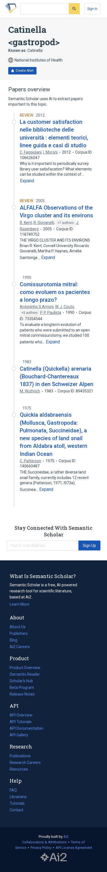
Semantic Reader (25, 674)
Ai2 (66, 836)
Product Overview (25, 667)
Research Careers (25, 763)
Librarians (18, 797)
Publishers (19, 633)
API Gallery (19, 735)
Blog (16, 640)
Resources (19, 769)
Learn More (19, 604)
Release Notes (22, 694)
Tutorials (17, 803)
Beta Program (22, 687)
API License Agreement (74, 848)
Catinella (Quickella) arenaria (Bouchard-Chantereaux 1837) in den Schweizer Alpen (56, 376)
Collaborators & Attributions (44, 842)
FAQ (13, 790)
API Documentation (26, 729)
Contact (16, 810)
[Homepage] (11, 9)
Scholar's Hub (21, 681)
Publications (20, 756)
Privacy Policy (41, 848)
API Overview (21, 715)
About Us (18, 627)
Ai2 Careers (20, 647)
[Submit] (74, 8)
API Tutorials (21, 721)
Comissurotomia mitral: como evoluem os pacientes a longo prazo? (55, 292)
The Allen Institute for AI (54, 857)
